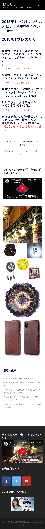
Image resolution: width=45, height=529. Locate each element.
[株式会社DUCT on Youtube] (26, 481)
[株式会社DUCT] (17, 5)
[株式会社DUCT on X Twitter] (16, 481)
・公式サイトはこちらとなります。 (16, 68)
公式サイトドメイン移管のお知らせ (18, 378)
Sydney (22, 525)
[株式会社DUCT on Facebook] (6, 481)
